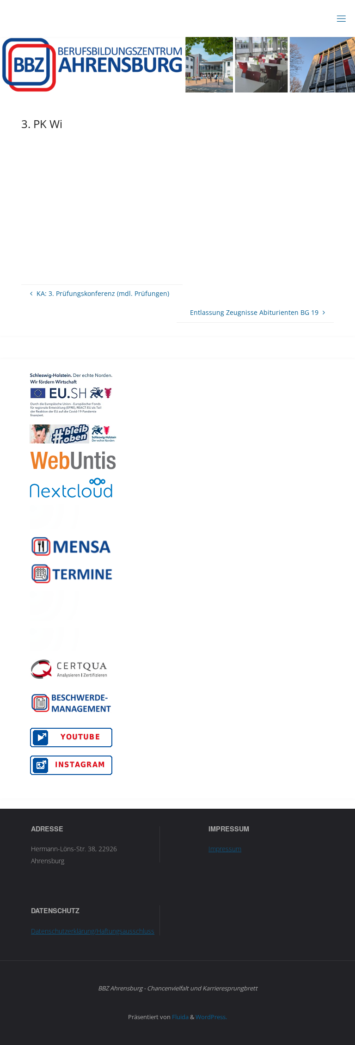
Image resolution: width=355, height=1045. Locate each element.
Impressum (224, 848)
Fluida (180, 1017)
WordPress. (211, 1017)
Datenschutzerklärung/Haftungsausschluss (92, 931)
